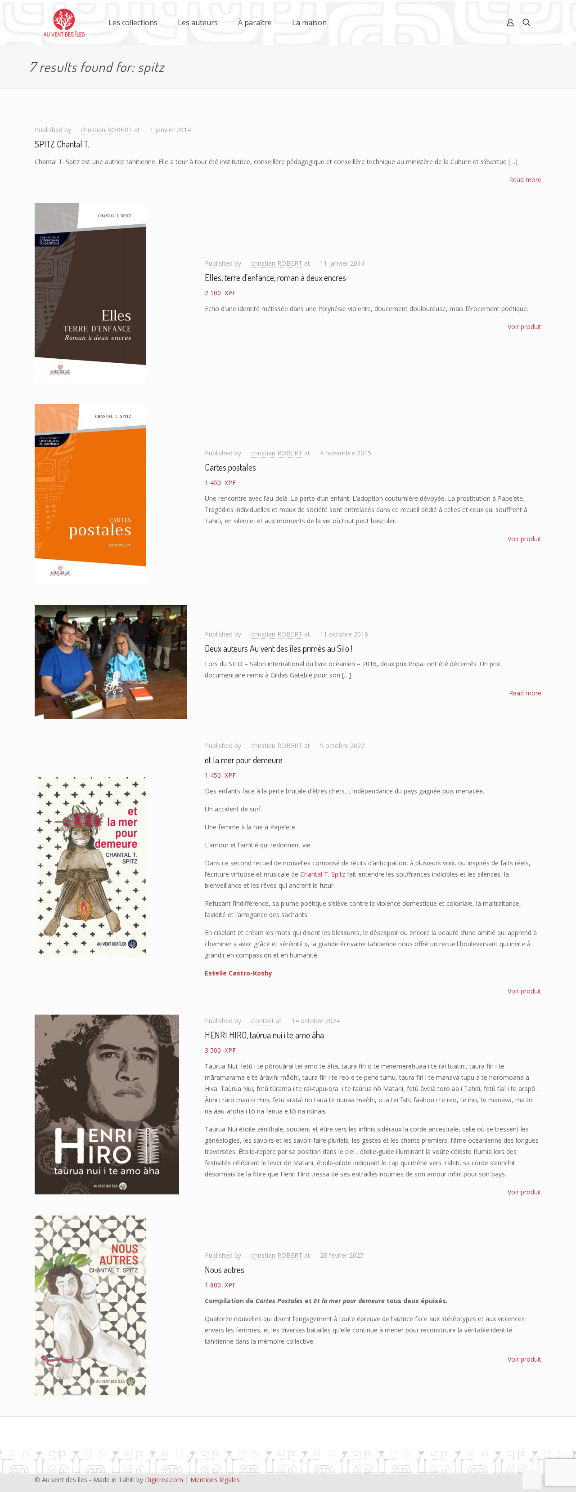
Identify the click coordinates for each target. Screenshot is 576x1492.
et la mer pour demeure (244, 760)
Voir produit (524, 326)
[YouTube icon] (481, 1479)
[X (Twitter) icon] (472, 1479)
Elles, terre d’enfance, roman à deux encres (275, 277)
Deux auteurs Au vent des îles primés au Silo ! (278, 648)
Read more (525, 179)
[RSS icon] (510, 1479)
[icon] (500, 1479)
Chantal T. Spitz (322, 874)
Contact (262, 1020)
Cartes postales (230, 467)
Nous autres (224, 1269)
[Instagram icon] (491, 1479)
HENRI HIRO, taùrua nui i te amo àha (264, 1035)
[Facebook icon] (462, 1479)
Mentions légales (215, 1479)
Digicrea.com (164, 1479)
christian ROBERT (106, 129)
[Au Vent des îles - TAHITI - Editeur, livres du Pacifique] (64, 22)
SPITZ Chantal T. (62, 144)
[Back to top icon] (531, 1479)
